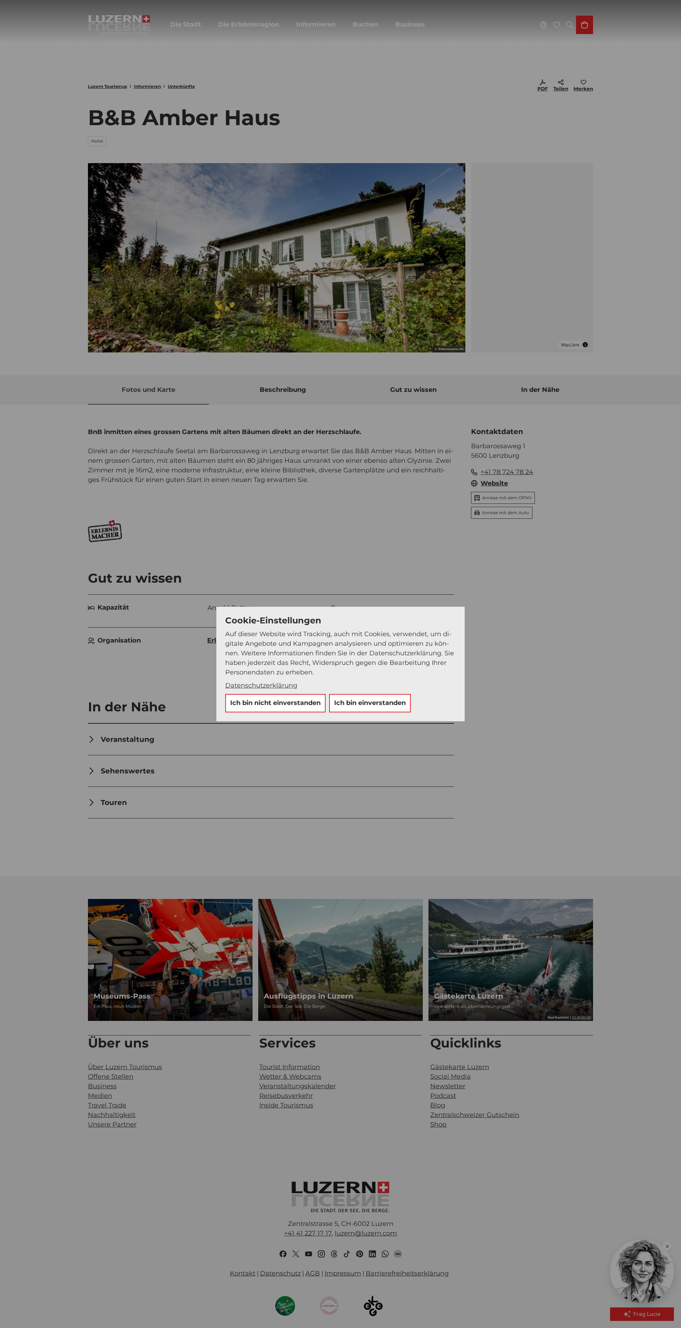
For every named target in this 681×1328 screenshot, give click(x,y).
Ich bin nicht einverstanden (275, 703)
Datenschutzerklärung (261, 685)
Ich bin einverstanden (370, 703)
